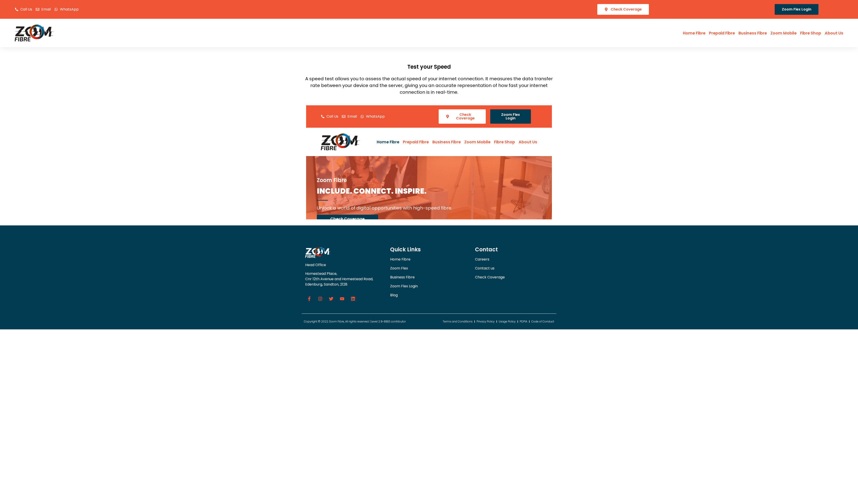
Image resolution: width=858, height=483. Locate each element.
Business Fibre (752, 33)
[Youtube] (342, 299)
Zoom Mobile (783, 33)
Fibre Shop (810, 33)
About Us (834, 33)
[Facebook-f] (309, 299)
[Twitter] (331, 299)
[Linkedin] (353, 299)
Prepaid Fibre (722, 33)
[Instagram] (320, 299)
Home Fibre (694, 33)
